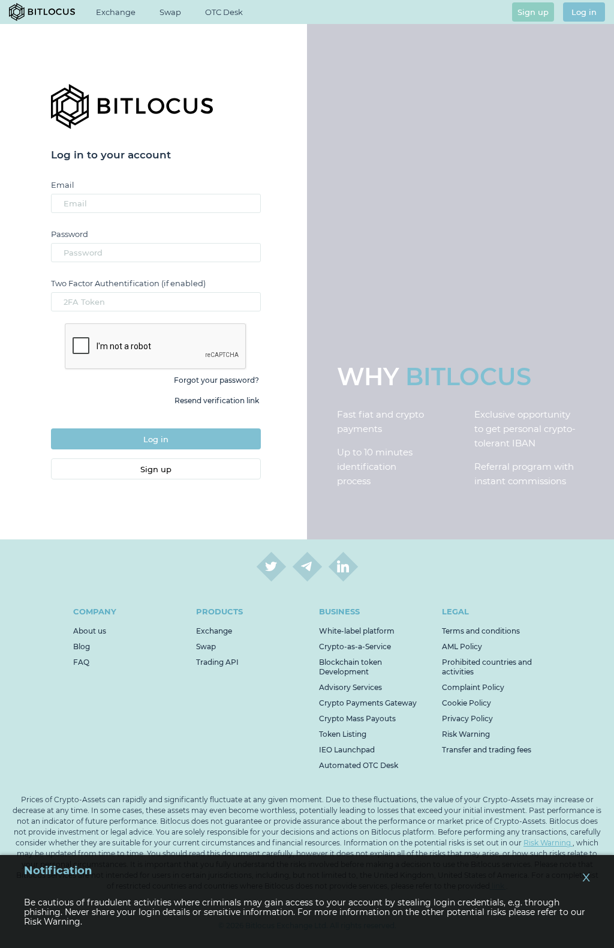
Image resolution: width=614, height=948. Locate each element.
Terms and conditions (481, 630)
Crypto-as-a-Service (355, 646)
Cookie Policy (466, 702)
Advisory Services (350, 687)
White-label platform (357, 630)
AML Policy (462, 646)
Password (69, 234)
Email (62, 185)
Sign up (533, 12)
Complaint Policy (473, 687)
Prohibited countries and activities (487, 667)
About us (89, 630)
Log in (584, 12)
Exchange (214, 630)
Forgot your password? (216, 380)
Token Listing (342, 734)
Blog (81, 646)
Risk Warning (466, 734)
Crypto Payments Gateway (368, 702)
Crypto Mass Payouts (357, 718)
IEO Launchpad (347, 749)
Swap (170, 12)
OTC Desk (224, 12)
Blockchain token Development (350, 667)
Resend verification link (216, 400)
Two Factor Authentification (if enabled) (128, 283)
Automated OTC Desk (358, 765)
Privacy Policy (467, 718)
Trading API (217, 662)
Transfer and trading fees (486, 749)
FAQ (81, 662)
